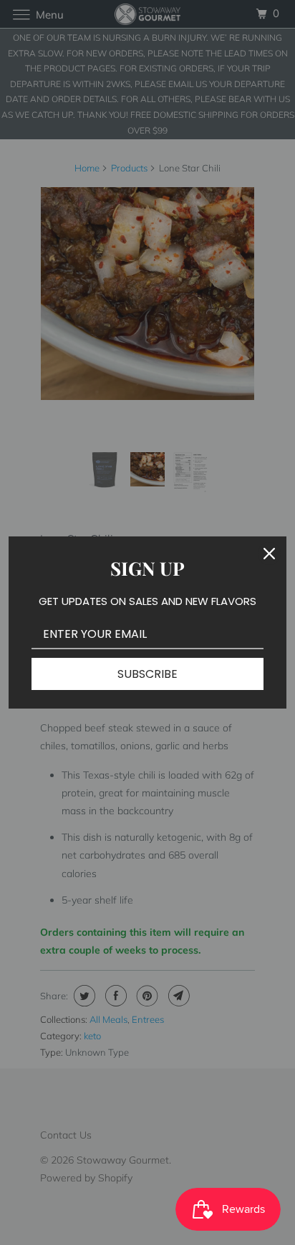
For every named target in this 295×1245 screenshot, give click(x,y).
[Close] (269, 553)
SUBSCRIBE (147, 674)
